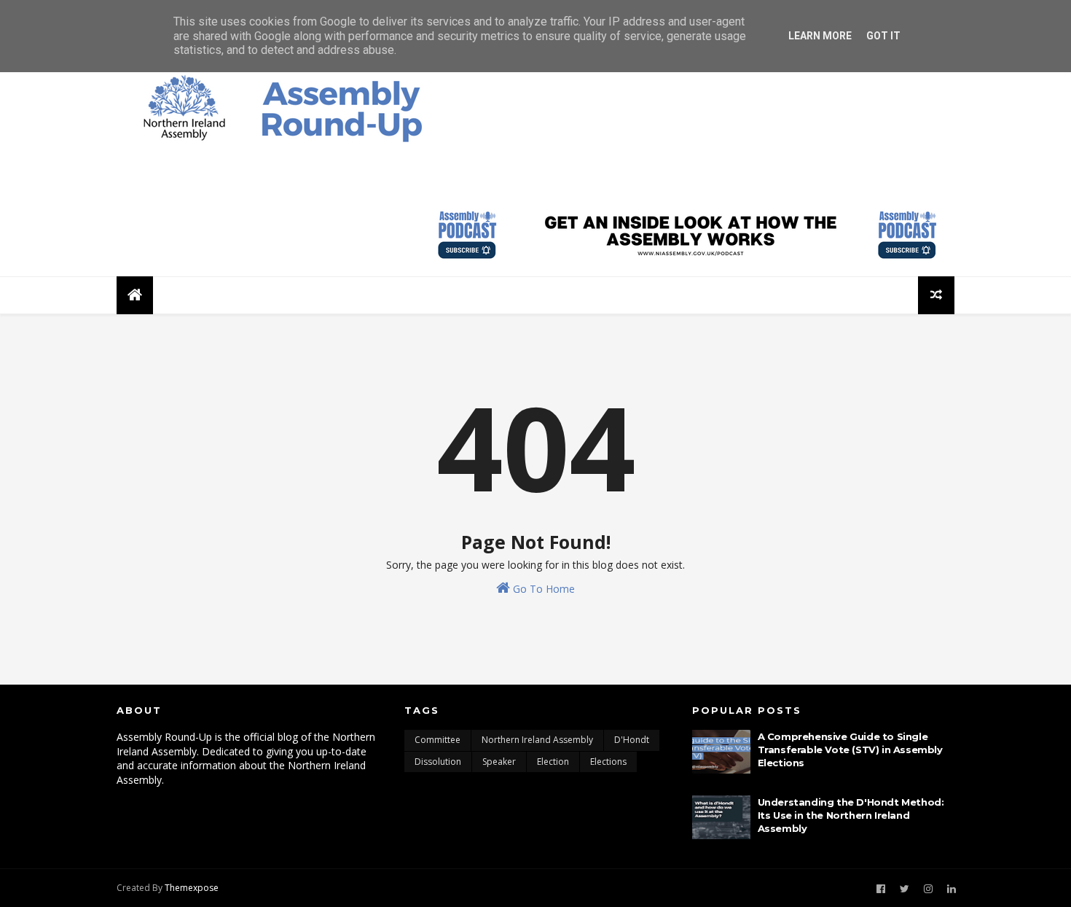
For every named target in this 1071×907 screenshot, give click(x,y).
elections (608, 761)
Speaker (499, 761)
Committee (437, 739)
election (553, 761)
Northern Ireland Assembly (537, 739)
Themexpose (192, 887)
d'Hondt (631, 739)
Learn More (820, 36)
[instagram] (928, 889)
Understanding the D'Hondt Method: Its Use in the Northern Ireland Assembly (851, 815)
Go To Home (542, 589)
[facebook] (880, 889)
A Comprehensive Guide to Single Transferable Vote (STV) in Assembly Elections (850, 749)
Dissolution (438, 761)
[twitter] (904, 889)
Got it (883, 36)
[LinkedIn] (951, 889)
